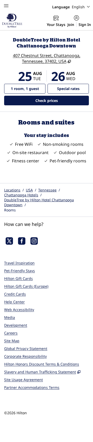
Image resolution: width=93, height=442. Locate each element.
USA (29, 190)
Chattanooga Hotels (21, 194)
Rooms (10, 210)
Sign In (85, 24)
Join (70, 24)
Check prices (59, 100)
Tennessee (47, 190)
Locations (12, 190)
